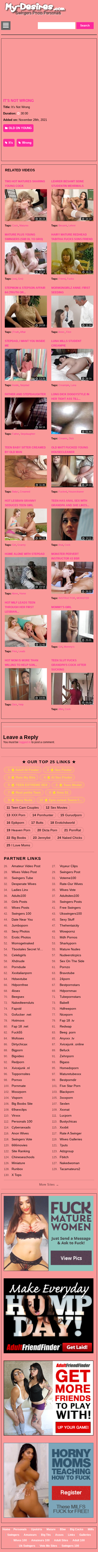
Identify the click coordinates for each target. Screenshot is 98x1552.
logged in (25, 742)
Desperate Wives (24, 884)
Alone (15, 593)
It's (10, 142)
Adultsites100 (69, 896)
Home (22, 593)
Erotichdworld (62, 822)
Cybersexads (21, 1127)
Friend (62, 278)
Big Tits (46, 1534)
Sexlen (65, 1103)
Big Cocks (76, 1529)
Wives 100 (20, 1540)
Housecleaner (76, 491)
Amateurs (30, 1534)
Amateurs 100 (40, 1540)
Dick (71, 438)
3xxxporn (66, 1097)
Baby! (15, 491)
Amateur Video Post (26, 866)
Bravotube (67, 973)
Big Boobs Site (22, 1103)
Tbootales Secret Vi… (27, 949)
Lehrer (72, 225)
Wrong (26, 142)
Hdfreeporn (68, 1008)
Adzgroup (67, 1151)
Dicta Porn (47, 830)
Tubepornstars (70, 996)
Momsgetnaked (23, 943)
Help (20, 704)
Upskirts (36, 1529)
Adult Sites (61, 1540)
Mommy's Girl (61, 607)
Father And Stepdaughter (25, 394)
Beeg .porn (68, 1032)
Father (15, 433)
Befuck (65, 1050)
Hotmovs (18, 1020)
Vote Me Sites (48, 1545)
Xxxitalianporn (22, 973)
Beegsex (18, 996)
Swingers (13, 1534)
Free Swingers (70, 907)
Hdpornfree (20, 985)
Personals (20, 1529)
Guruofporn (71, 815)
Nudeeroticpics (70, 955)
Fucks (70, 278)
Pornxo (17, 1080)
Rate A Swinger (71, 1133)
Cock (15, 225)
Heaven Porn (18, 830)
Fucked (63, 491)
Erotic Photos (21, 937)
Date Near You (22, 919)
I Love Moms (18, 845)
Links (71, 1534)
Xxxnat (65, 1109)
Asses (59, 1534)
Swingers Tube (22, 878)
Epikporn (15, 822)
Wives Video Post (24, 872)
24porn (65, 979)
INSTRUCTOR (67, 598)
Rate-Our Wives (71, 884)
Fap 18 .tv (67, 1020)
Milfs (91, 1529)
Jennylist (41, 838)
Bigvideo (18, 1056)
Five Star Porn (70, 1086)
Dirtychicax (19, 1044)
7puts (64, 1145)
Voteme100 (68, 878)
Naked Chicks (69, 838)
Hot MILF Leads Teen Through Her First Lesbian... (20, 607)
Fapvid (16, 1008)
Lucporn (66, 1115)
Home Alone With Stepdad (25, 554)
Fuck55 (17, 1032)
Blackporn (67, 1092)
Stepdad (24, 385)
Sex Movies (56, 807)
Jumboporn (20, 925)
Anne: (61, 332)
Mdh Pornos (68, 937)
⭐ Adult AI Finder (23, 770)
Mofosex (18, 1038)
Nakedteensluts (23, 1002)
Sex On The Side (72, 961)
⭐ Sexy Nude (20, 800)
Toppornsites (21, 1074)
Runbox (17, 1169)
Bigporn (17, 1050)
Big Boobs (16, 838)
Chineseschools (23, 1157)
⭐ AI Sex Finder (58, 777)
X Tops (16, 1175)
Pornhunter (42, 815)
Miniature (18, 1163)
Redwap (66, 1026)
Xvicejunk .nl (21, 1068)
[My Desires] (35, 15)
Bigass (64, 1062)
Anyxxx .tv (67, 1038)
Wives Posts (20, 907)
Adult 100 (78, 1540)
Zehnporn (67, 1056)
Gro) (20, 278)
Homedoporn (69, 1068)
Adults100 (19, 896)
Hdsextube (19, 979)
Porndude (19, 967)
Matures (23, 225)
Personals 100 (22, 1121)
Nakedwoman (70, 1163)
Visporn (17, 1097)
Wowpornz (67, 931)
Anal (60, 544)
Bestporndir (68, 1080)
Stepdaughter (28, 433)
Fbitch (64, 1157)
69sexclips (19, 1109)
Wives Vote (68, 890)
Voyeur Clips (69, 866)
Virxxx (16, 1115)
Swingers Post (70, 872)
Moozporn (19, 1092)
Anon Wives (20, 1133)
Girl (14, 544)
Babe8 (64, 1002)
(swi (14, 278)
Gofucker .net (21, 1014)
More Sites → (49, 1184)
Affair (23, 332)
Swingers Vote (22, 1139)
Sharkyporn (68, 943)
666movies (19, 1145)
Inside (15, 385)
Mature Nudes (70, 949)
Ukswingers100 (71, 913)
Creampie (64, 385)
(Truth (15, 332)
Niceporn (66, 1014)
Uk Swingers (27, 1545)
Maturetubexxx (70, 1074)
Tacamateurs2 (70, 1169)
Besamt (63, 225)
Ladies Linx (20, 890)
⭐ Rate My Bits (21, 777)
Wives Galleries (71, 1139)
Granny (21, 544)
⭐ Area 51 (58, 792)
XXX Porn (16, 815)
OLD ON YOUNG (20, 128)
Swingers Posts (71, 901)
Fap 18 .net (20, 1026)
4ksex (16, 991)
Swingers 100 (21, 913)
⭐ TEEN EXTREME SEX (27, 785)
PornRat (72, 830)
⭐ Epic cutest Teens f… (60, 800)
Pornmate (19, 1086)
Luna (73, 385)
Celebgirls (19, 955)
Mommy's (69, 646)
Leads (21, 651)
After (60, 709)
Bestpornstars (70, 985)
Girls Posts (19, 901)
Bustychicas (68, 1121)
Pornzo (65, 967)
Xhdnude (18, 961)
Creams (63, 438)
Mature (51, 1529)
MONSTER (83, 598)
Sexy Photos (21, 931)
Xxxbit (64, 1127)
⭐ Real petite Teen (24, 792)
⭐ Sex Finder (59, 770)
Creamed (25, 491)
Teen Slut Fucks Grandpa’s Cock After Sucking (68, 665)
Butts (37, 822)
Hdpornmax (68, 991)
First (68, 332)
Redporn (18, 1062)
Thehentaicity (69, 925)
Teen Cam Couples (23, 807)
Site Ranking (21, 1151)
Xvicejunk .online (72, 1044)
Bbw (63, 1529)
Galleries (85, 1534)
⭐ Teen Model (69, 785)
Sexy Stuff (67, 919)
